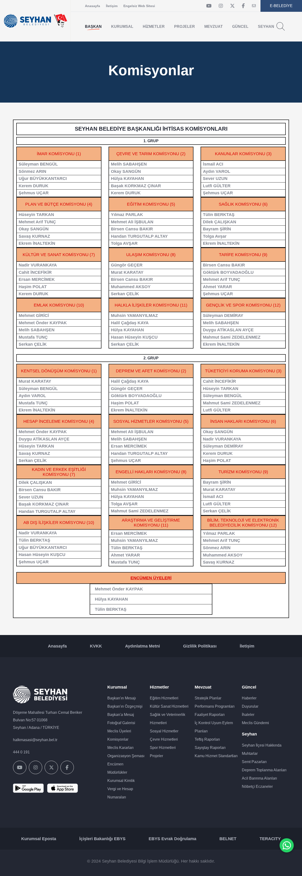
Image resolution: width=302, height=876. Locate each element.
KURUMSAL (122, 27)
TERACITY (270, 838)
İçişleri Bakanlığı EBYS (102, 838)
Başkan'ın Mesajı (121, 698)
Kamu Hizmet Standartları (216, 756)
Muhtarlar (250, 753)
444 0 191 (21, 752)
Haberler (249, 698)
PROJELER (184, 27)
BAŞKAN (93, 27)
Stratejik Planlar (208, 698)
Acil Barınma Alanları (259, 778)
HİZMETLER (154, 27)
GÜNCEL (240, 27)
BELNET (227, 838)
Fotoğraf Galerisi (121, 723)
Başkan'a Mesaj (120, 715)
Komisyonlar (117, 739)
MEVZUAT (213, 27)
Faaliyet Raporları (210, 715)
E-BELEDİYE (281, 6)
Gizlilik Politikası (200, 646)
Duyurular (250, 706)
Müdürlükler (117, 772)
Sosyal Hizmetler (164, 731)
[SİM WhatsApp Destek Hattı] (287, 845)
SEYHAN (266, 27)
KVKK (96, 646)
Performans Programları (215, 706)
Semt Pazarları (254, 762)
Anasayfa (92, 6)
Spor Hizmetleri (163, 748)
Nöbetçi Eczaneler (257, 787)
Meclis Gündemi (255, 723)
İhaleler (248, 715)
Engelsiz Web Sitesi (139, 6)
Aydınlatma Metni (142, 646)
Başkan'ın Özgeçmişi (125, 706)
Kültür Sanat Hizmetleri (169, 706)
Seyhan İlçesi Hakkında (261, 745)
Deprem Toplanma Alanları (264, 770)
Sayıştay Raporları (210, 748)
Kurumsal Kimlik (121, 781)
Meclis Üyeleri (119, 731)
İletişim (111, 6)
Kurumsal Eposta (38, 838)
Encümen (115, 764)
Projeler (156, 756)
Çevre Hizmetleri (164, 739)
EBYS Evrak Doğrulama (172, 838)
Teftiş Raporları (207, 739)
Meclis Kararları (120, 748)
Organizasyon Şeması (125, 756)
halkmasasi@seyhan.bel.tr (35, 740)
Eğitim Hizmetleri (164, 698)
